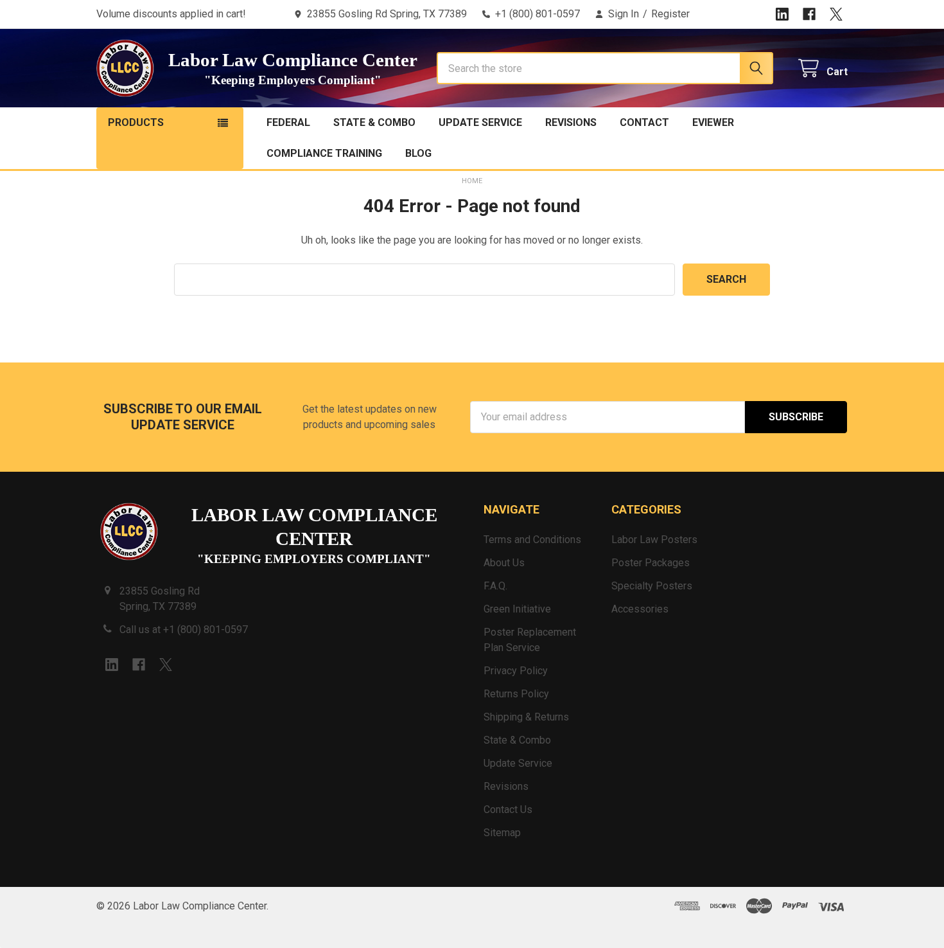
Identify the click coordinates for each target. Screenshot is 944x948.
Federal (288, 122)
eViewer (713, 122)
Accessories (640, 609)
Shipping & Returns (526, 717)
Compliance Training (324, 153)
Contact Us (508, 809)
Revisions (571, 122)
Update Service (480, 122)
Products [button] (136, 122)
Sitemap (502, 833)
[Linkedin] (782, 14)
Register (670, 14)
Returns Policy (516, 694)
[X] (836, 14)
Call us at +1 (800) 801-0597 (183, 629)
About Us (504, 563)
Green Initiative (517, 609)
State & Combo (374, 122)
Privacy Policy (516, 671)
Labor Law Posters (654, 539)
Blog (418, 153)
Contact (644, 122)
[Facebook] (809, 14)
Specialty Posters (651, 586)
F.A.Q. (495, 586)
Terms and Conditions (532, 539)
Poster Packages (650, 563)
